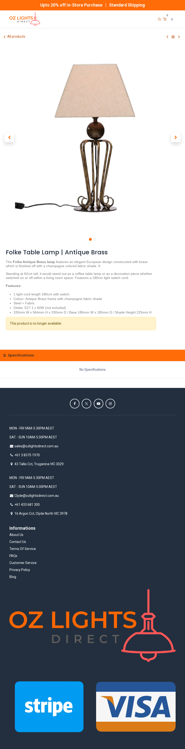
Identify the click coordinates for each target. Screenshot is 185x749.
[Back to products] (173, 36)
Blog (12, 577)
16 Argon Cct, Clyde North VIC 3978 (40, 513)
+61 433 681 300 (27, 504)
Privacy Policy (19, 570)
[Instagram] (110, 403)
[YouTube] (98, 403)
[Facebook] (74, 403)
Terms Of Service (22, 549)
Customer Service (23, 563)
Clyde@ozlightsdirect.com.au (36, 496)
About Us (16, 535)
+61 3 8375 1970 (27, 455)
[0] (164, 19)
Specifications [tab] (20, 355)
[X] (86, 403)
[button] (9, 137)
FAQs (13, 556)
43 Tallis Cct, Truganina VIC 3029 (39, 464)
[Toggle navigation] (172, 19)
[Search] (159, 19)
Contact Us (17, 542)
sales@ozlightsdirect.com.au (36, 446)
